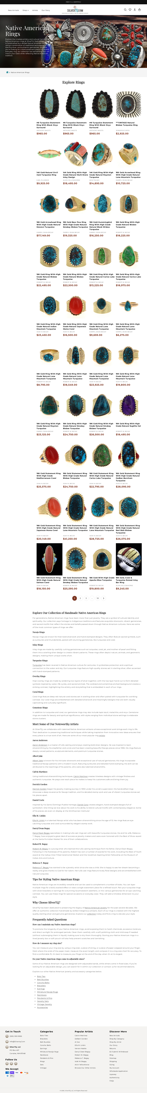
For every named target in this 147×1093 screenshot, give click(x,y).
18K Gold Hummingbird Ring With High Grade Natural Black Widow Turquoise (100, 225)
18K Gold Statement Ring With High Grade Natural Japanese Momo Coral (49, 528)
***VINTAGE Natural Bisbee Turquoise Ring (127, 124)
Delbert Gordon (81, 1039)
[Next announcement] (140, 2)
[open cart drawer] (139, 9)
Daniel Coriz (82, 805)
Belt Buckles (43, 980)
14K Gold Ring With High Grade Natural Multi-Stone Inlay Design (75, 174)
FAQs (112, 1081)
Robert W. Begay (40, 849)
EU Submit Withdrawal (119, 1052)
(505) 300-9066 (16, 1036)
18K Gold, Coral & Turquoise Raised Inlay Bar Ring (127, 580)
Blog (111, 1055)
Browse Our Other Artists (85, 1068)
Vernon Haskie (80, 1048)
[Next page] (103, 598)
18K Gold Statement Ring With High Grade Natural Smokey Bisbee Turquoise (75, 580)
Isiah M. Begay (81, 1061)
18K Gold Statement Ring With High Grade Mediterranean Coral (49, 475)
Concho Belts (43, 983)
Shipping (113, 1061)
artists (102, 736)
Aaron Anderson (40, 745)
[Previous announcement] (6, 2)
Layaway (113, 1074)
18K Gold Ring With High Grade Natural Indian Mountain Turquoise (48, 326)
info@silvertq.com (17, 1042)
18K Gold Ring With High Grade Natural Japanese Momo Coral (75, 326)
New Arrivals (115, 1036)
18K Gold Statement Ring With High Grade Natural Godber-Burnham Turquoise (128, 477)
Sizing (112, 1065)
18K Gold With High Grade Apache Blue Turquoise (101, 579)
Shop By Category (117, 1039)
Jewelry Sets (43, 1001)
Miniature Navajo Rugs (47, 992)
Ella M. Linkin (39, 820)
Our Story (114, 1045)
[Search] (125, 9)
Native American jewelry (96, 908)
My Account (114, 1068)
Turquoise (37, 665)
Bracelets (41, 986)
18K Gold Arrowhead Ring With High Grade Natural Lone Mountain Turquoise (128, 174)
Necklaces (41, 995)
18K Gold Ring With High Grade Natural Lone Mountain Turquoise (101, 326)
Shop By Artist (115, 1042)
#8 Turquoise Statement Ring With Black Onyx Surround (48, 125)
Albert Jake (38, 761)
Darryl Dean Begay (41, 833)
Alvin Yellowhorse (82, 1065)
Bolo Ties (41, 976)
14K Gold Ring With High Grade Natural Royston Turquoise (101, 174)
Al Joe (77, 1042)
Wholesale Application (119, 1071)
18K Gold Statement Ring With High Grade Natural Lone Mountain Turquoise (75, 528)
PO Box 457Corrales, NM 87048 (18, 1050)
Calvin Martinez (81, 776)
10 (98, 598)
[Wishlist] (130, 9)
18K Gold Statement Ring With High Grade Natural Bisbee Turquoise (75, 475)
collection (91, 914)
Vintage (43, 1068)
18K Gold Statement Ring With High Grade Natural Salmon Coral (49, 580)
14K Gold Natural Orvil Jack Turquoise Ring (47, 173)
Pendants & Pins (44, 998)
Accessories (42, 1007)
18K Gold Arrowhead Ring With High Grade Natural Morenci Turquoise (49, 224)
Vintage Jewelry (44, 1004)
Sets (42, 1065)
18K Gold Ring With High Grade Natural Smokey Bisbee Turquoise (75, 426)
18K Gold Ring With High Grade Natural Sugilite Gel (128, 425)
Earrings (41, 989)
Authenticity (115, 1078)
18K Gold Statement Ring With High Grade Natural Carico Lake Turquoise (101, 475)
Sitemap (113, 1058)
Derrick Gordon (40, 789)
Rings (42, 1061)
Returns (113, 1048)
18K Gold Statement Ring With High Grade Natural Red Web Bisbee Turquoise (128, 529)
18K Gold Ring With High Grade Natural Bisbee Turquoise (128, 224)
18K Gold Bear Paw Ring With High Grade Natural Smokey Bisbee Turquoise (75, 224)
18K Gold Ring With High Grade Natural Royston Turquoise (48, 426)
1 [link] (74, 598)
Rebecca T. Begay (41, 868)
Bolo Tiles (44, 1036)
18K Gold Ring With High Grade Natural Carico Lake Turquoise (102, 276)
